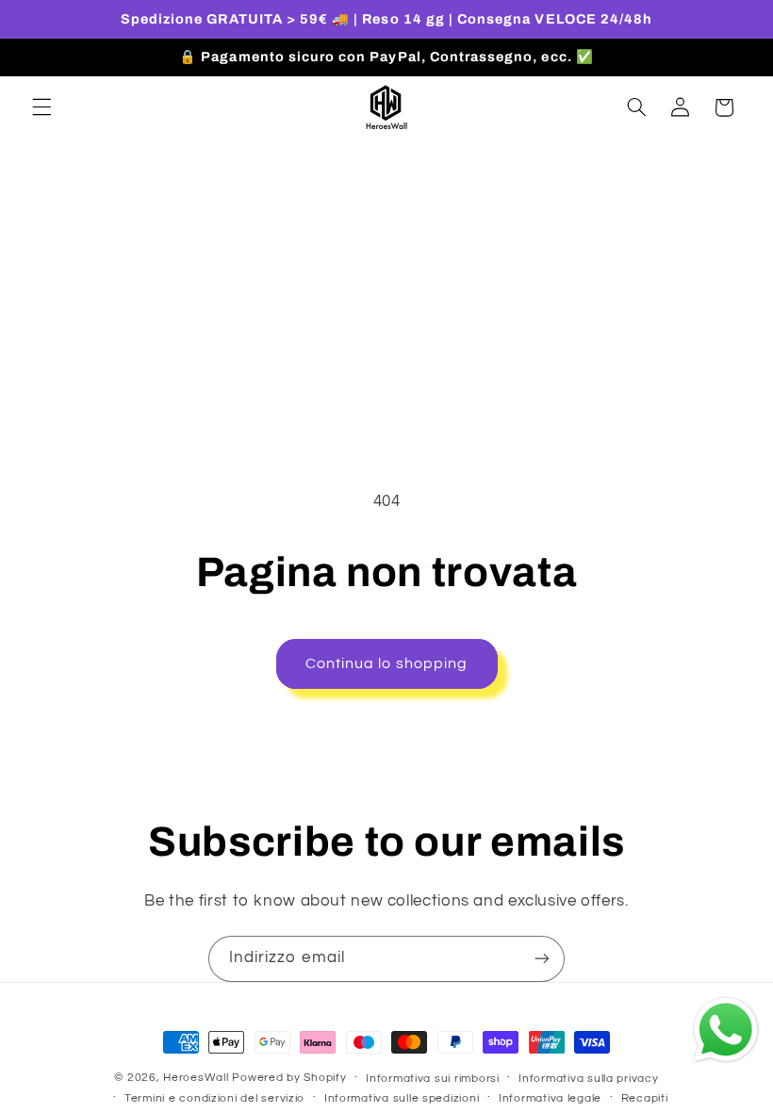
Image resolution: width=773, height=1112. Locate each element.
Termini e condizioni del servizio (214, 1098)
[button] (41, 107)
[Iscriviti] (542, 959)
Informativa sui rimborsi (433, 1078)
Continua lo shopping (386, 663)
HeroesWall (197, 1077)
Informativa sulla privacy (588, 1078)
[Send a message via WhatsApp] (726, 1030)
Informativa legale (550, 1098)
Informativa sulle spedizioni (402, 1098)
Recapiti (644, 1098)
